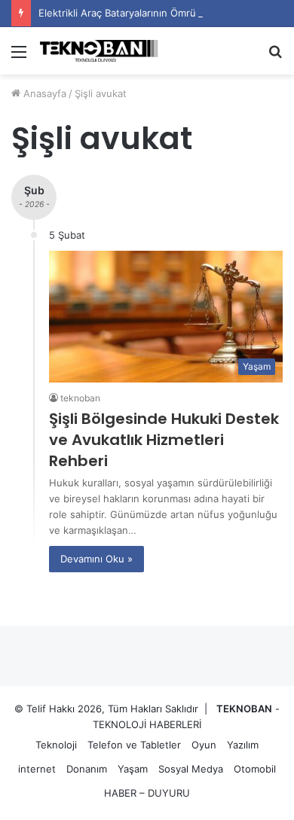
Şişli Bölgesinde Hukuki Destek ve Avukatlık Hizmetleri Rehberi (164, 439)
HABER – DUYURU (147, 793)
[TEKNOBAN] (98, 51)
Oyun (203, 745)
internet (37, 769)
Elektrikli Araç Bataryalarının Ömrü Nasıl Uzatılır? (150, 13)
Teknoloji (56, 745)
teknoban (80, 398)
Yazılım (243, 745)
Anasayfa (43, 93)
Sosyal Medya (190, 769)
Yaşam (133, 769)
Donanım (86, 769)
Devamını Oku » (96, 559)
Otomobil (255, 769)
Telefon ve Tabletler (134, 745)
